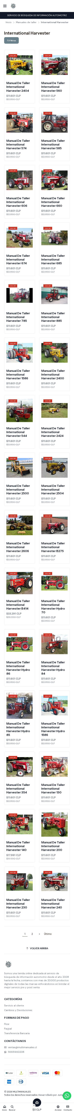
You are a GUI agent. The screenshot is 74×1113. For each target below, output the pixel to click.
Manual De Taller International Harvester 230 (18, 903)
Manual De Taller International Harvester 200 (53, 846)
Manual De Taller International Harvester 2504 (53, 489)
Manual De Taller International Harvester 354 (18, 788)
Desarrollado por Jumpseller (54, 1094)
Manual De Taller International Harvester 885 (53, 316)
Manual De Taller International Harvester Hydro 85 (18, 729)
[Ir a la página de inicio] (13, 6)
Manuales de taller (26, 22)
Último (48, 933)
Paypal (8, 1028)
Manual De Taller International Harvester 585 (53, 144)
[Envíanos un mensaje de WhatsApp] (67, 1095)
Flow (6, 1024)
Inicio (9, 22)
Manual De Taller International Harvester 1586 (18, 374)
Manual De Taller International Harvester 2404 (18, 86)
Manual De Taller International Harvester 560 (53, 86)
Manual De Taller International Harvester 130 (53, 788)
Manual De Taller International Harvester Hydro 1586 (53, 729)
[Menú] (5, 6)
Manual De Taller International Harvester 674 (18, 259)
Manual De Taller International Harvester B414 (18, 604)
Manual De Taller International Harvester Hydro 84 (53, 667)
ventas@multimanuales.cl (22, 1047)
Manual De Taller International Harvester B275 (53, 547)
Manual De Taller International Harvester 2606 (18, 547)
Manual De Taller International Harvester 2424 (53, 432)
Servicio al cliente (14, 1005)
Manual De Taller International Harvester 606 (18, 201)
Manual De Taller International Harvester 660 (53, 201)
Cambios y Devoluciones (18, 1010)
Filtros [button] (12, 40)
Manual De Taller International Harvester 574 (18, 144)
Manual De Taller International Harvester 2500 (18, 489)
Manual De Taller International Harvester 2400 (53, 374)
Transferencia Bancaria (17, 1033)
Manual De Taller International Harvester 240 (53, 903)
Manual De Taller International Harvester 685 (53, 259)
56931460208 (16, 1051)
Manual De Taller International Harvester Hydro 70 (53, 606)
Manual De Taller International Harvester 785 (18, 316)
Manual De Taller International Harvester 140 (18, 846)
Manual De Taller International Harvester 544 (18, 432)
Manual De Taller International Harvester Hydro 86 (18, 667)
